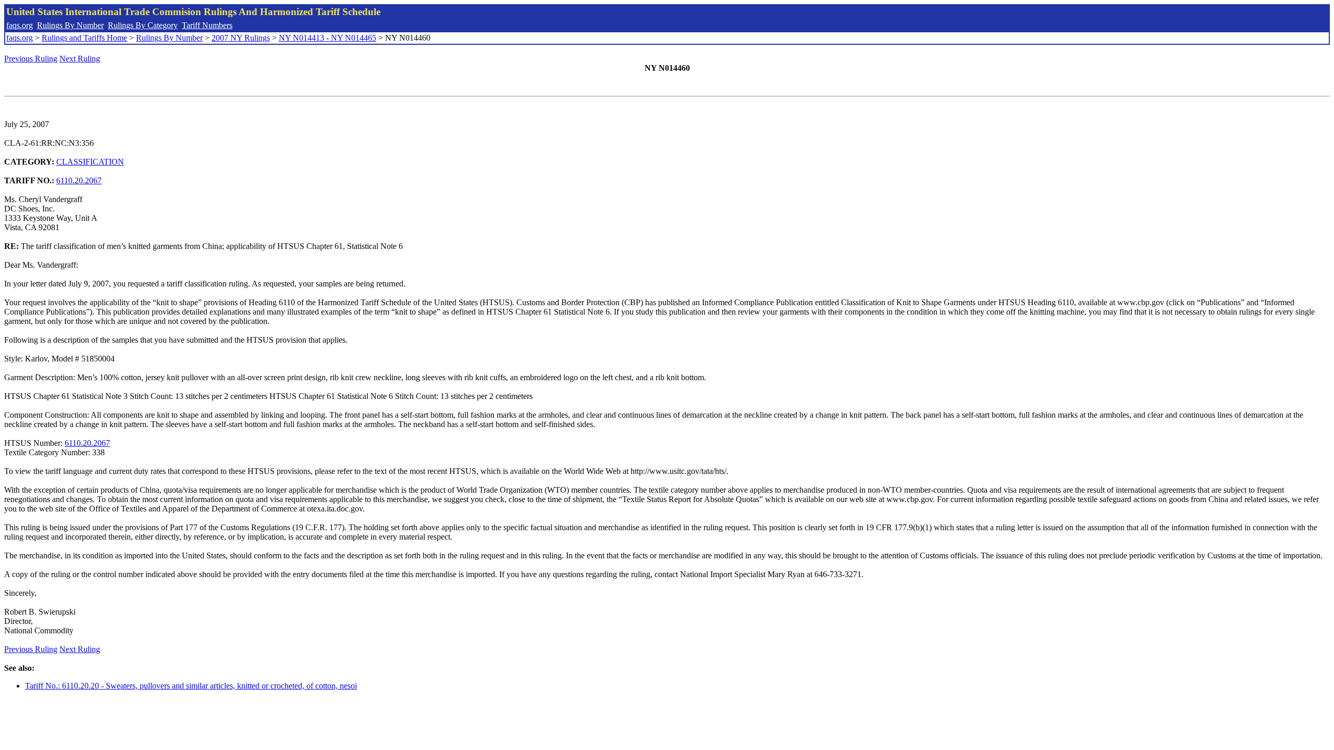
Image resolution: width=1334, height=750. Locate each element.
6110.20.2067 (79, 180)
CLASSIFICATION (90, 161)
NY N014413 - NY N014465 (327, 37)
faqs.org (19, 25)
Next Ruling (79, 58)
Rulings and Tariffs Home (84, 37)
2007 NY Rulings (241, 37)
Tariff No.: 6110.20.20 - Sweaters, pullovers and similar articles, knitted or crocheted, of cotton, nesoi (191, 685)
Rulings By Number (70, 25)
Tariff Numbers (207, 25)
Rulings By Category (143, 25)
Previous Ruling (30, 58)
